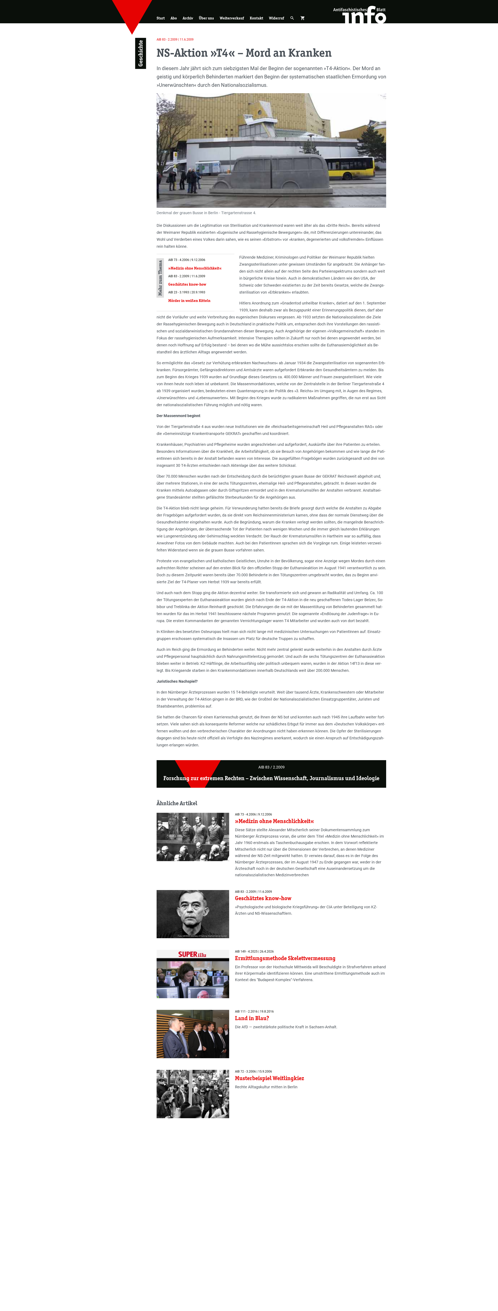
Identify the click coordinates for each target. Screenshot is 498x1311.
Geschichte (140, 53)
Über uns (206, 18)
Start (161, 18)
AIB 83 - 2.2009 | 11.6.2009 (175, 39)
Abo (174, 18)
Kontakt (256, 18)
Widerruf (276, 18)
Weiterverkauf (232, 18)
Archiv (188, 18)
